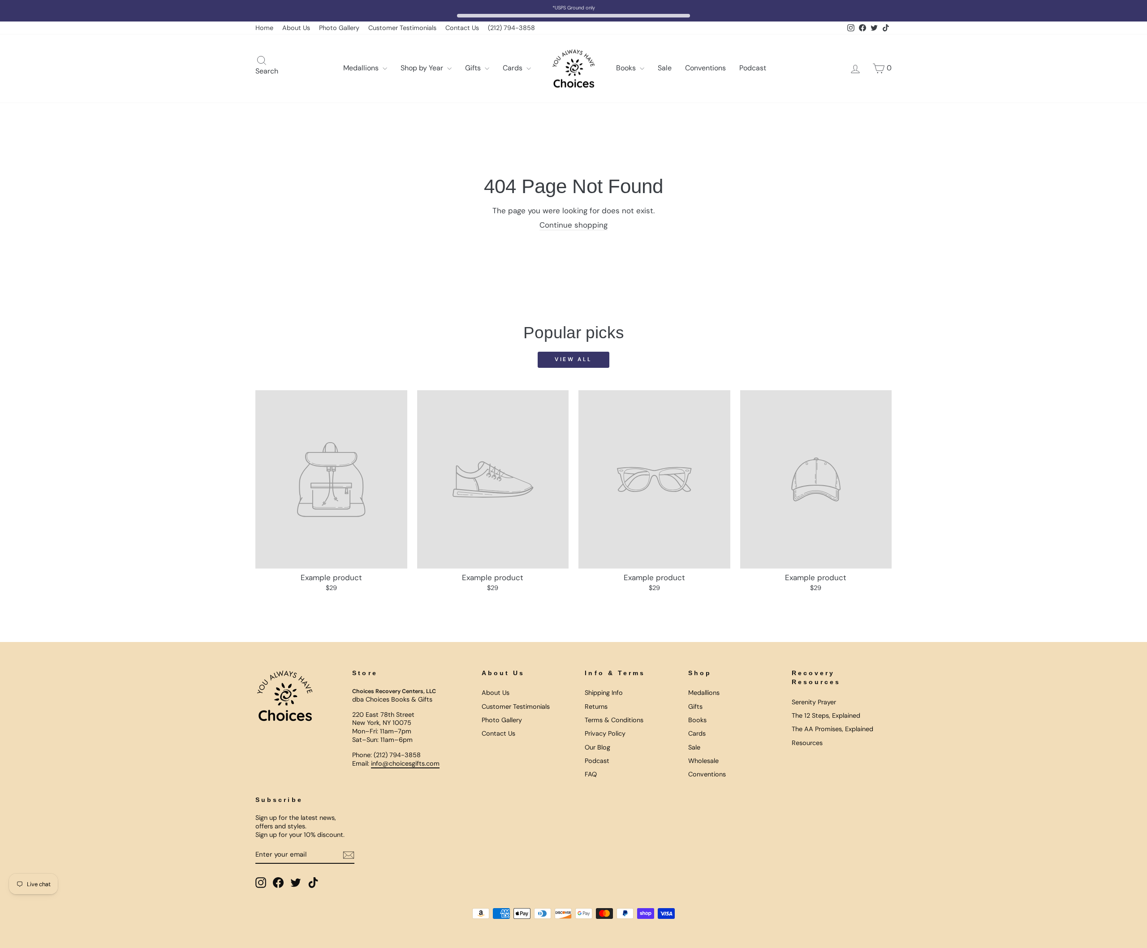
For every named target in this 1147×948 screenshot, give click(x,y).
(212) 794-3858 (511, 28)
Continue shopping (573, 225)
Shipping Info (604, 693)
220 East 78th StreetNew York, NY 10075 (383, 719)
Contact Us (462, 28)
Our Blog (597, 747)
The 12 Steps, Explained (826, 715)
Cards (513, 68)
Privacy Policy (605, 733)
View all (573, 359)
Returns (596, 706)
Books (627, 68)
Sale (665, 68)
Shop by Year (423, 68)
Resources (807, 743)
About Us (296, 28)
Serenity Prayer (814, 702)
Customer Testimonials (402, 28)
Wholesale (703, 761)
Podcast (752, 68)
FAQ (591, 774)
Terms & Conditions (614, 720)
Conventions (705, 68)
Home (264, 28)
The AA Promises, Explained (832, 729)
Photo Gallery (339, 28)
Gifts (474, 68)
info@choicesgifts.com (405, 763)
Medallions (361, 68)
